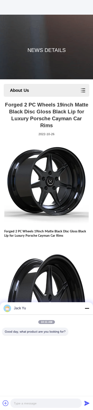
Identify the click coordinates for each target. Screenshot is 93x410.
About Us (19, 90)
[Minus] (87, 308)
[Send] (86, 403)
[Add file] (6, 403)
